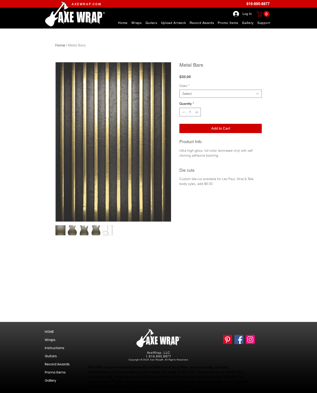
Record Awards (57, 364)
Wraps (50, 339)
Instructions (54, 348)
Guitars (51, 356)
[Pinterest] (227, 339)
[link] (263, 14)
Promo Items (55, 372)
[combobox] (220, 94)
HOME (49, 331)
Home (60, 45)
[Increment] (197, 112)
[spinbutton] (190, 112)
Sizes (184, 86)
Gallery (50, 380)
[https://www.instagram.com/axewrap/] (250, 339)
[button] (264, 22)
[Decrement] (183, 112)
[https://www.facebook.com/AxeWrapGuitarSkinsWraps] (238, 339)
